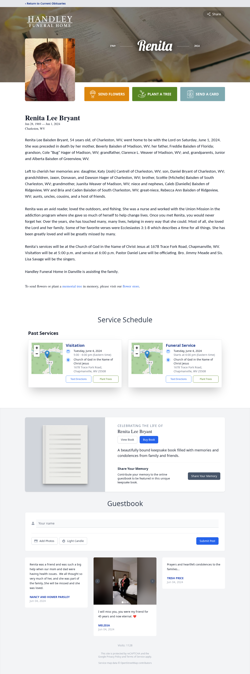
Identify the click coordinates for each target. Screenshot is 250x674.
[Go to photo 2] (125, 602)
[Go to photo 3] (127, 602)
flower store (131, 286)
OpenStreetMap (129, 663)
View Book (127, 439)
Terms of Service (136, 656)
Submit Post (207, 541)
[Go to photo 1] (123, 602)
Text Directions (79, 379)
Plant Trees (106, 379)
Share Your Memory (204, 476)
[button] (47, 354)
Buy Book (149, 439)
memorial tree (72, 286)
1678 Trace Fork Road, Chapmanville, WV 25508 (90, 369)
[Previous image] (97, 581)
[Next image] (152, 581)
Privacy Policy (114, 656)
